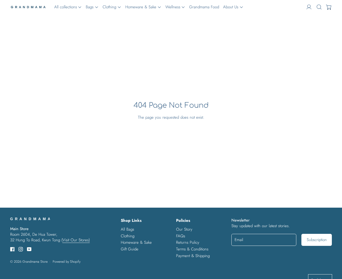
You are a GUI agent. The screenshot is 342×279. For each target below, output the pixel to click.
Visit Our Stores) (76, 240)
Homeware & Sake (136, 242)
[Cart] (329, 7)
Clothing (127, 236)
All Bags (127, 229)
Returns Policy (187, 242)
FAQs (180, 236)
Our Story (184, 229)
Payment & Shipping (193, 256)
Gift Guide (129, 249)
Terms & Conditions (192, 249)
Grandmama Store (35, 261)
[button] (319, 7)
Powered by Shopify (66, 261)
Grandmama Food (204, 7)
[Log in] (309, 7)
